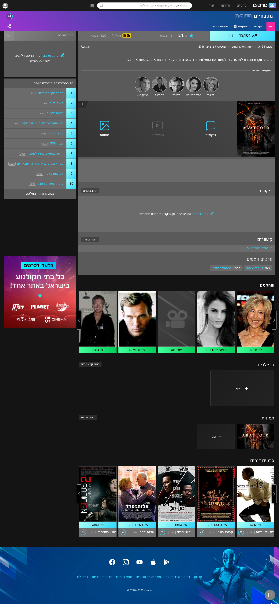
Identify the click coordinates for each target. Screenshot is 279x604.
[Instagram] (125, 562)
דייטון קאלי (177, 350)
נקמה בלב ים (54, 113)
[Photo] (255, 436)
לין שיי (257, 350)
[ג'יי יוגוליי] (176, 78)
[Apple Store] (153, 562)
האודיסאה (56, 103)
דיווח (187, 577)
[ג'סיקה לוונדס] (193, 78)
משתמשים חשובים (148, 577)
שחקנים (241, 26)
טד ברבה (98, 350)
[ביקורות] (210, 103)
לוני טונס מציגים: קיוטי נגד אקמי (42, 123)
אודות (198, 577)
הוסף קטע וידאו (90, 364)
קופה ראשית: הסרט (50, 183)
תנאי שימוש (124, 577)
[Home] (264, 5)
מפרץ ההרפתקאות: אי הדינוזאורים (40, 163)
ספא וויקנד (56, 133)
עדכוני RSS (172, 577)
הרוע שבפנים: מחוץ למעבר (45, 153)
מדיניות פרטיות (102, 577)
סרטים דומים (220, 26)
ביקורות (259, 26)
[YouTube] (139, 562)
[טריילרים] (157, 103)
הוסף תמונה (87, 417)
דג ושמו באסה (54, 173)
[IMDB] (126, 36)
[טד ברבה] (159, 78)
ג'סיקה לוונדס (218, 350)
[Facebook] (112, 562)
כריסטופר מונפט (221, 268)
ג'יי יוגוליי (139, 350)
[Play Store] (166, 562)
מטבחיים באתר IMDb (259, 248)
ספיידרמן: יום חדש (50, 93)
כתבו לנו (82, 577)
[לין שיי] (210, 78)
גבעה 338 (56, 143)
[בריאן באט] (142, 78)
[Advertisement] (176, 170)
